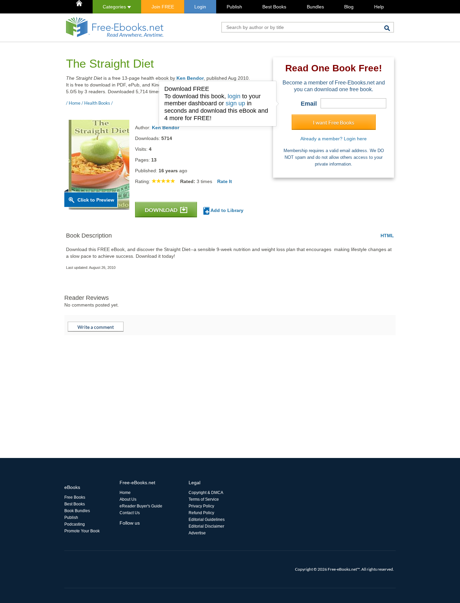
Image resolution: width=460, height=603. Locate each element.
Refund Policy (201, 512)
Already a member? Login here (333, 138)
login (234, 96)
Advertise (197, 533)
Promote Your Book (82, 531)
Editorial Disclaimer (206, 526)
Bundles (315, 6)
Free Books (74, 497)
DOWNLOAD (161, 210)
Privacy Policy (201, 506)
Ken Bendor (190, 78)
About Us (128, 499)
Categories (115, 6)
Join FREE (163, 6)
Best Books (274, 6)
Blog (349, 6)
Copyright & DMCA (206, 492)
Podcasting (74, 524)
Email (309, 103)
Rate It (224, 181)
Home (125, 492)
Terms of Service (204, 499)
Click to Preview (95, 200)
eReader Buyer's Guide (141, 506)
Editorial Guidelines (207, 519)
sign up (235, 103)
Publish (234, 6)
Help (379, 6)
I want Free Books (333, 122)
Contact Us (130, 512)
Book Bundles (77, 510)
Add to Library (226, 210)
